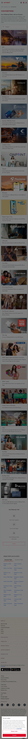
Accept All (14, 735)
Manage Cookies (14, 731)
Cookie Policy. (19, 728)
